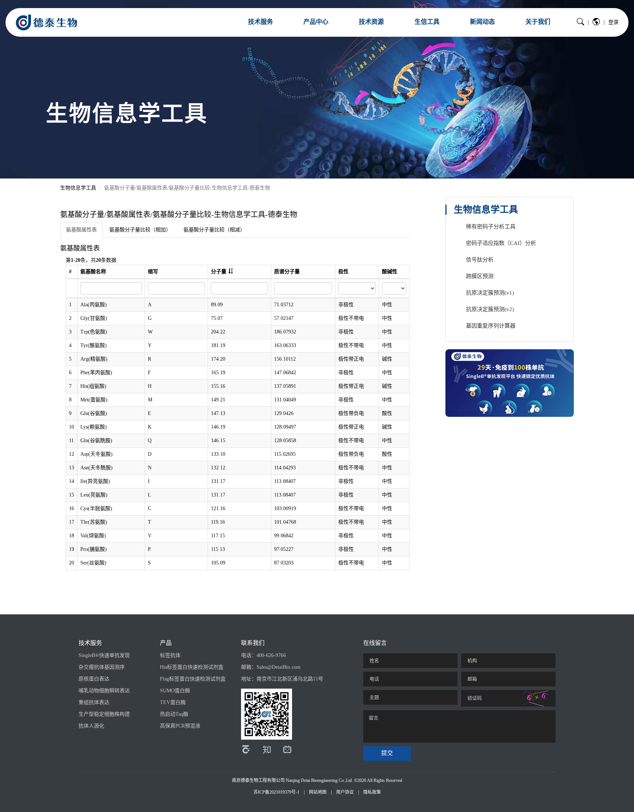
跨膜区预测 (479, 276)
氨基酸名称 (93, 271)
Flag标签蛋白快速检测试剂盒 (193, 679)
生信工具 (427, 21)
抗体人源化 (91, 726)
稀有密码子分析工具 (490, 227)
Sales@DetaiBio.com (278, 667)
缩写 (153, 271)
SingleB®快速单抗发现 (104, 655)
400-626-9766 (271, 655)
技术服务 (260, 21)
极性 (343, 271)
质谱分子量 (287, 271)
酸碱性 (389, 271)
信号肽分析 (479, 260)
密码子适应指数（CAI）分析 (501, 243)
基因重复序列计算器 (490, 326)
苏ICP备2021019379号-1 (276, 792)
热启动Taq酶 (174, 714)
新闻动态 (482, 21)
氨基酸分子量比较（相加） (140, 229)
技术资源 (371, 21)
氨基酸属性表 (81, 229)
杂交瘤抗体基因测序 (102, 667)
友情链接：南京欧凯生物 (317, 803)
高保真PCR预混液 (180, 726)
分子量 (218, 271)
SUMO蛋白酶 (175, 690)
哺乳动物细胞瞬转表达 (104, 690)
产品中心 (315, 21)
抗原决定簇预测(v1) (490, 293)
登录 (613, 22)
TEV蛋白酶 (173, 702)
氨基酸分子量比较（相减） (214, 229)
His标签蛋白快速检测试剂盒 (191, 667)
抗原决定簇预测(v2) (490, 309)
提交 (387, 753)
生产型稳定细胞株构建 (104, 714)
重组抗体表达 (94, 702)
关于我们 (537, 21)
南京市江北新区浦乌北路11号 (289, 679)
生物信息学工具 (78, 188)
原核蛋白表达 (94, 679)
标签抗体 (170, 655)
